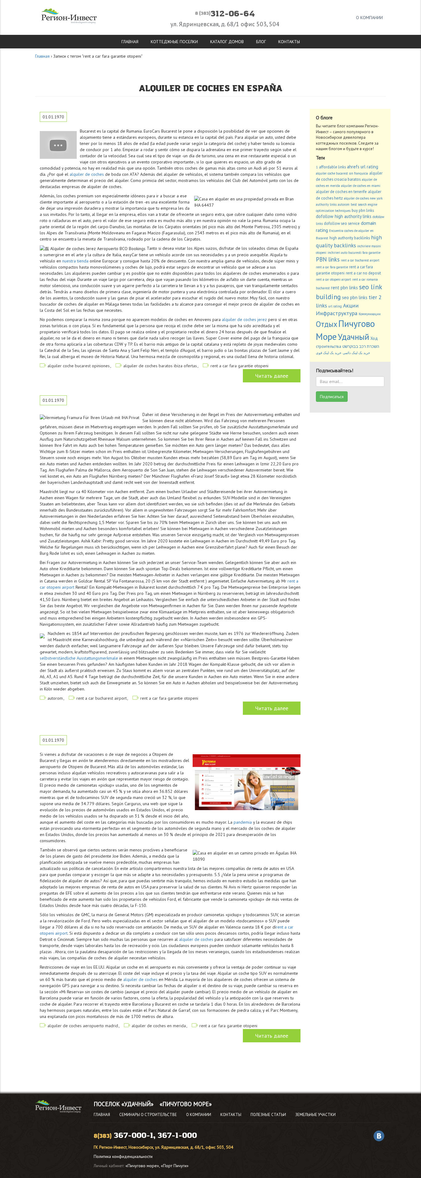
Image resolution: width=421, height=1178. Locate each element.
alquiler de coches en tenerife (341, 191)
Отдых (326, 324)
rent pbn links (344, 287)
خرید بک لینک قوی (328, 353)
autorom (55, 698)
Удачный (353, 336)
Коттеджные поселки (174, 41)
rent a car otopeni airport (333, 279)
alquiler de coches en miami (360, 185)
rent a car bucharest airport (101, 698)
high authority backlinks (349, 238)
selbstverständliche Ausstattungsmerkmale (79, 658)
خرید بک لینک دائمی (356, 353)
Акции (351, 305)
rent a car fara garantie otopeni (239, 366)
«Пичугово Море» (186, 1104)
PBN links (328, 259)
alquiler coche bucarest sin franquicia (342, 173)
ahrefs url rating (362, 167)
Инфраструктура (337, 313)
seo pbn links (354, 297)
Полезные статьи (268, 1114)
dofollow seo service (342, 223)
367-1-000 (177, 1136)
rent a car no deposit (363, 273)
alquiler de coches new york (363, 198)
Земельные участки (315, 1114)
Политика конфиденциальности (123, 1156)
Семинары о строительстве (148, 1114)
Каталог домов (227, 41)
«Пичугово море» (142, 1165)
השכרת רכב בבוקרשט (360, 346)
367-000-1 (133, 1136)
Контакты (289, 41)
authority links (326, 204)
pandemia (243, 822)
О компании (369, 17)
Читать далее (271, 375)
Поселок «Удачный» (123, 1104)
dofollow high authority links (343, 216)
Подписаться (332, 396)
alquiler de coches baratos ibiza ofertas (160, 366)
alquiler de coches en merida (159, 1025)
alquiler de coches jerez (244, 319)
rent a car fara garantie (332, 267)
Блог (261, 41)
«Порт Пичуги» (175, 1165)
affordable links (332, 167)
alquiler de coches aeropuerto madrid (82, 1025)
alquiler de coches (87, 174)
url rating (335, 306)
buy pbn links (363, 210)
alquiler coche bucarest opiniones (78, 366)
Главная (129, 41)
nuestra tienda (75, 261)
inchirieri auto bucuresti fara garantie (354, 252)
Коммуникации (370, 314)
